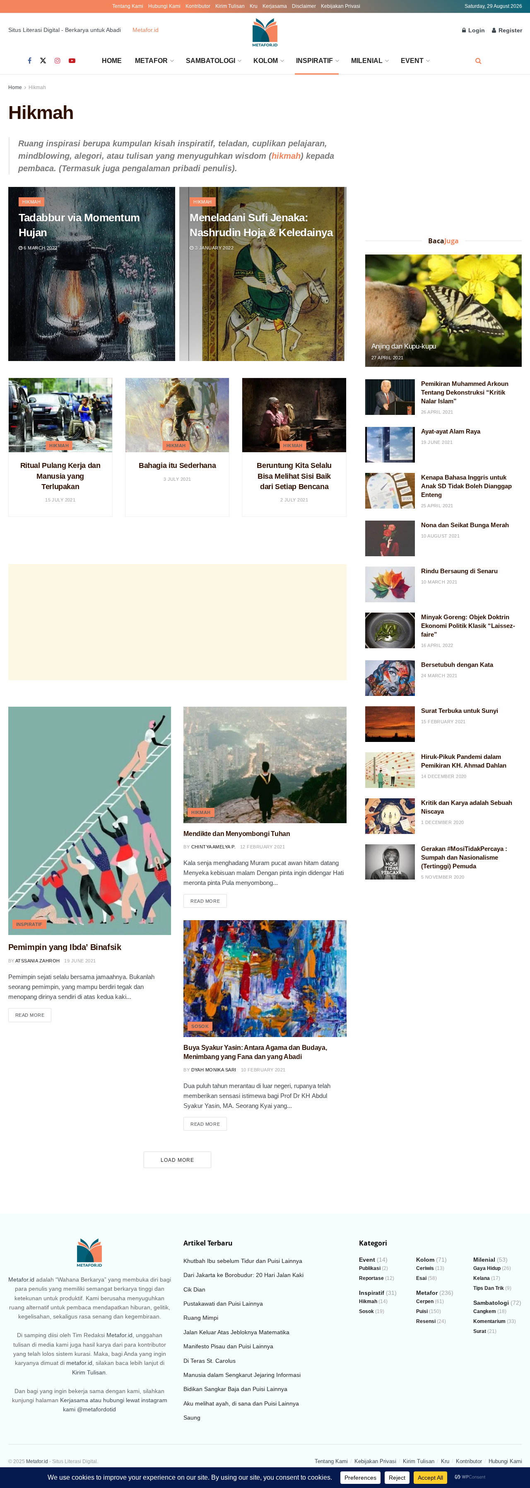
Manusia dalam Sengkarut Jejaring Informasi (242, 1375)
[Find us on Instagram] (57, 61)
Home (112, 60)
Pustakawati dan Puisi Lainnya (223, 1303)
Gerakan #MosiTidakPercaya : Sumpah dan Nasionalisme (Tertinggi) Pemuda (464, 857)
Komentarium (489, 1321)
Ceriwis (425, 1268)
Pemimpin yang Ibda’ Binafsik (64, 947)
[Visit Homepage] (265, 30)
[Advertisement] (177, 622)
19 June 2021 (80, 960)
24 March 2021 (439, 675)
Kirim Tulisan (230, 6)
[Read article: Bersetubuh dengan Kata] (390, 678)
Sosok (200, 1026)
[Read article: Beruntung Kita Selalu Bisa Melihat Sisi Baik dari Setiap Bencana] (294, 415)
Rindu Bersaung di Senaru (459, 570)
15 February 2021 (443, 721)
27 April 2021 (387, 357)
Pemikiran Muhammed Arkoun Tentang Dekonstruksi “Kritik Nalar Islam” (464, 392)
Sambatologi (210, 60)
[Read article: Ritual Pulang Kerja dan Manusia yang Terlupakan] (60, 415)
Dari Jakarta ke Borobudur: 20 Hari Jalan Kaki (243, 1275)
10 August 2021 (440, 535)
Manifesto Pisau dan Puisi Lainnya (228, 1346)
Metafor (151, 60)
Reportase (371, 1278)
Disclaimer (304, 6)
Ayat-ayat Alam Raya (450, 431)
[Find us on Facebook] (29, 61)
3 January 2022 (214, 247)
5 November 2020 (443, 877)
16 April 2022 (437, 645)
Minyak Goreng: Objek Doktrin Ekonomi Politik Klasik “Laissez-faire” (468, 625)
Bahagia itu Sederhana (177, 465)
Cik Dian (194, 1289)
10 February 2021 (263, 1069)
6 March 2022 (40, 247)
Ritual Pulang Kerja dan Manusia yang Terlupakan (60, 475)
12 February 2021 (262, 846)
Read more (33, 1015)
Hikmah (37, 87)
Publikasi (370, 1268)
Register (509, 30)
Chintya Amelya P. (213, 846)
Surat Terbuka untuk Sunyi (459, 710)
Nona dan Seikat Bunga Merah (465, 524)
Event (412, 60)
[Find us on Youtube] (72, 61)
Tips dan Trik (488, 1288)
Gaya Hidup (487, 1268)
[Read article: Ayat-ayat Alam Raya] (390, 445)
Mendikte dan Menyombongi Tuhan (236, 833)
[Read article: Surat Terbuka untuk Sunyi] (390, 724)
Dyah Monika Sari (213, 1069)
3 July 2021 (177, 479)
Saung (191, 1417)
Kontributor (198, 6)
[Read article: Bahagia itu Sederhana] (177, 415)
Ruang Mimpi (200, 1317)
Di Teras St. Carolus (209, 1360)
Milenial (367, 60)
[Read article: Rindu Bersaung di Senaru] (390, 584)
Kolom (265, 60)
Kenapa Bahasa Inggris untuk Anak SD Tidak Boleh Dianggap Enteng (466, 486)
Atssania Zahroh (37, 960)
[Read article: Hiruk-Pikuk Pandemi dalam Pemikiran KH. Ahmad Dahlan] (390, 770)
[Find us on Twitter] (43, 61)
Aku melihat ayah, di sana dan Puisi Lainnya (241, 1403)
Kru (254, 6)
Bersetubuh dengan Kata (457, 664)
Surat (479, 1331)
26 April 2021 (437, 412)
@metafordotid (96, 1409)
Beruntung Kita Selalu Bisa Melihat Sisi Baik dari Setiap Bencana (294, 475)
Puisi (422, 1311)
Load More (177, 1160)
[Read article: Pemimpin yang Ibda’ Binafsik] (89, 821)
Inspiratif (314, 60)
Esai (421, 1278)
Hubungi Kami (164, 6)
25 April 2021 (437, 505)
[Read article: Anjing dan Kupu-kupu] (443, 310)
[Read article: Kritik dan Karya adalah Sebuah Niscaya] (390, 816)
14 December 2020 (444, 776)
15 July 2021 (60, 499)
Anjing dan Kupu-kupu (403, 346)
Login (476, 30)
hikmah (286, 155)
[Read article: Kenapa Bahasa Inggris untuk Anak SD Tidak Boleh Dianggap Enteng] (390, 491)
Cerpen (425, 1301)
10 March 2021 (439, 581)
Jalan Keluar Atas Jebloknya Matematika (236, 1332)
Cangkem (484, 1311)
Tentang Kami (127, 6)
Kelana (481, 1278)
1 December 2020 (442, 822)
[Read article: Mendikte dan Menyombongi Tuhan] (265, 765)
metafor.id (79, 1363)
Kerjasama (275, 6)
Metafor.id (145, 30)
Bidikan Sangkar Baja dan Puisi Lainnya (235, 1389)
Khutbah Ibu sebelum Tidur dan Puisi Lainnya (242, 1261)
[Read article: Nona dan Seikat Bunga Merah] (390, 538)
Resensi (426, 1321)
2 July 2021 (294, 499)
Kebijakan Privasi (340, 6)
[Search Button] (478, 60)
